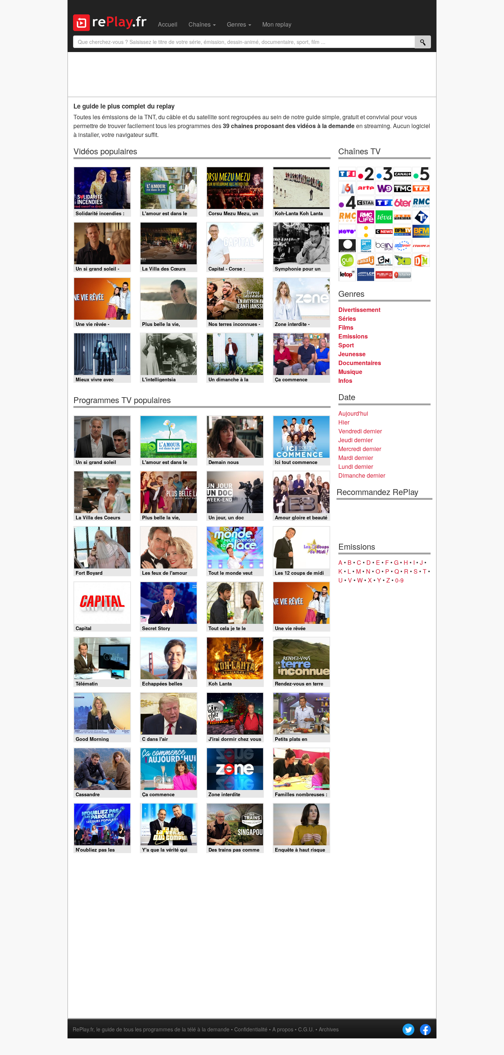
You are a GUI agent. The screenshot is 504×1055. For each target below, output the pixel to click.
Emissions (353, 336)
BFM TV (402, 231)
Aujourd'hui (353, 413)
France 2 (365, 174)
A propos (282, 1029)
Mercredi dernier (359, 448)
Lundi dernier (355, 466)
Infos (345, 380)
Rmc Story (347, 217)
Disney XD (402, 260)
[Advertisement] (252, 74)
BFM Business (421, 231)
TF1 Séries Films (384, 202)
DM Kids (421, 260)
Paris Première (402, 217)
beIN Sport (384, 245)
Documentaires (359, 362)
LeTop (347, 274)
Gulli (347, 260)
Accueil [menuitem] (167, 24)
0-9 (399, 580)
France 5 (421, 174)
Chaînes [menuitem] (200, 24)
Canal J (365, 260)
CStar (365, 202)
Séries (347, 318)
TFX (421, 188)
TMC (402, 188)
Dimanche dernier (361, 475)
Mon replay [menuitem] (276, 24)
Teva (384, 217)
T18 (421, 217)
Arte (365, 188)
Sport (346, 345)
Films (345, 327)
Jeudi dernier (355, 440)
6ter (402, 202)
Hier (343, 422)
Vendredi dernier (360, 431)
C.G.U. (306, 1029)
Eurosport (402, 245)
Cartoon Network (384, 260)
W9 (384, 188)
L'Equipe (421, 245)
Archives (329, 1029)
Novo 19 (347, 231)
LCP (365, 274)
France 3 (384, 174)
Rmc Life (365, 217)
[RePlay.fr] (112, 22)
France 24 (365, 245)
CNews (384, 231)
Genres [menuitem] (237, 24)
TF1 (347, 174)
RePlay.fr (83, 1029)
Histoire (402, 274)
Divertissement (359, 309)
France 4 (347, 202)
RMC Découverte (421, 202)
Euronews (347, 245)
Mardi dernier (355, 457)
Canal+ (402, 174)
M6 (347, 188)
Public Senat (384, 274)
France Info (365, 231)
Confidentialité (250, 1029)
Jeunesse (352, 354)
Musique (350, 371)
